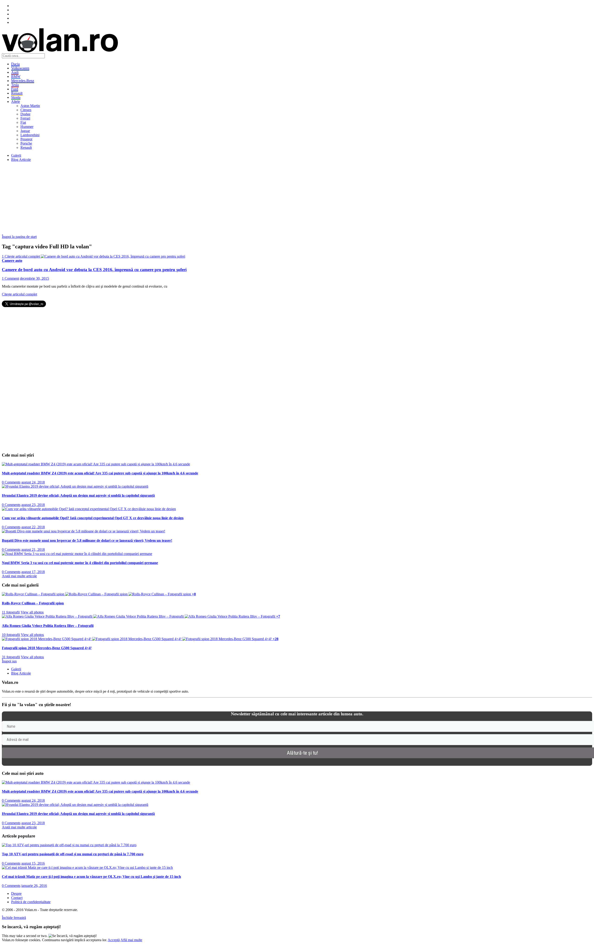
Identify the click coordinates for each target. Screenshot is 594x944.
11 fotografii (11, 612)
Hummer (26, 127)
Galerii (16, 155)
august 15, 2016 (33, 863)
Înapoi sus (9, 661)
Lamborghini (29, 135)
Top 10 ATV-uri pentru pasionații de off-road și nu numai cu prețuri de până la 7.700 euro (72, 854)
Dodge (25, 114)
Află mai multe (131, 940)
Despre (16, 893)
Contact (17, 898)
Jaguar (25, 131)
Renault (17, 93)
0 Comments (11, 482)
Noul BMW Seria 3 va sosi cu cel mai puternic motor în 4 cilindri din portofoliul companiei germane (80, 563)
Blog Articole (21, 160)
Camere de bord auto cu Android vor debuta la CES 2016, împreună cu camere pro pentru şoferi (94, 269)
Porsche (26, 143)
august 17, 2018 (33, 572)
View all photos (32, 612)
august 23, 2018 (33, 505)
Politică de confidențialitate (31, 902)
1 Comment (10, 278)
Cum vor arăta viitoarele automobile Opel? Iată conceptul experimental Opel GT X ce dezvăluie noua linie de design (93, 518)
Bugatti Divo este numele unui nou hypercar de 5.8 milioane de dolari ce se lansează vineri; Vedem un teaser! (87, 540)
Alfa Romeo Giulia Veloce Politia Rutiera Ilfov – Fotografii (48, 626)
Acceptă (114, 940)
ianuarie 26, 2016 (34, 886)
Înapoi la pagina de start (19, 237)
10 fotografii (11, 635)
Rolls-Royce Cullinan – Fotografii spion (33, 603)
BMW (15, 76)
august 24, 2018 (33, 482)
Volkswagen (20, 68)
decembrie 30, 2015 (34, 278)
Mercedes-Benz (22, 81)
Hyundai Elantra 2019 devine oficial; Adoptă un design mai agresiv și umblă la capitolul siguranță (78, 495)
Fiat (23, 122)
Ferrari (25, 118)
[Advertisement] (141, 197)
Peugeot (26, 139)
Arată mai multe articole (19, 576)
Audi (15, 72)
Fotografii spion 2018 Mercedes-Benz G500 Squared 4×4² (47, 648)
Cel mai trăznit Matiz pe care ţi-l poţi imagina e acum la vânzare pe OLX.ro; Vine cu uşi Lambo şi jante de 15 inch (91, 877)
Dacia (15, 64)
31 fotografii (11, 657)
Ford (14, 89)
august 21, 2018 (33, 549)
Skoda (15, 97)
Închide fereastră (14, 918)
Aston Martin (30, 106)
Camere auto (12, 261)
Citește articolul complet (19, 294)
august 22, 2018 (33, 527)
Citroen (25, 110)
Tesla (15, 85)
